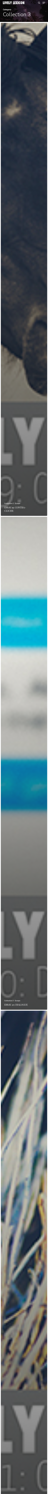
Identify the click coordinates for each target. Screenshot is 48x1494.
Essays (17, 503)
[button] (44, 3)
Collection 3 (9, 503)
